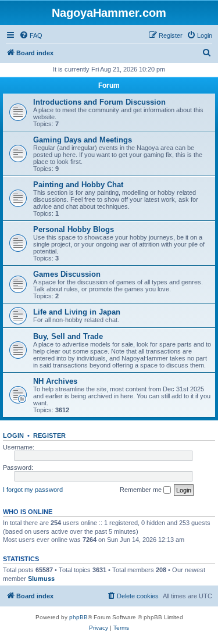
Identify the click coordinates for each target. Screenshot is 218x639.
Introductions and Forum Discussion (99, 102)
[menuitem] (30, 35)
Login (13, 435)
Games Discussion (67, 274)
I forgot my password (33, 489)
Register (49, 435)
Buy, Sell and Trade (68, 336)
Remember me (141, 489)
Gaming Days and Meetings (82, 139)
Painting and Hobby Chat (78, 184)
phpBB (78, 617)
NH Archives (55, 381)
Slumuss (41, 578)
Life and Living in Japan (76, 312)
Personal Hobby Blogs (73, 229)
